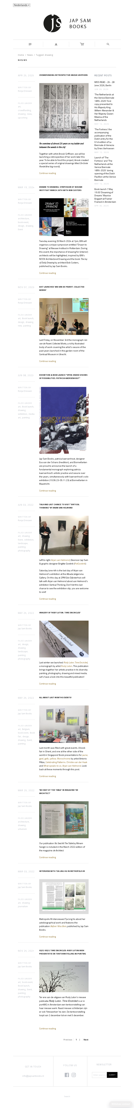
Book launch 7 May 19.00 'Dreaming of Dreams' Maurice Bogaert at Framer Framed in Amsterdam (105, 195)
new (20, 325)
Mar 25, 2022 (26, 790)
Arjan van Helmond (60, 560)
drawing (21, 114)
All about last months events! (55, 697)
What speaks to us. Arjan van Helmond (62, 765)
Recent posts (103, 75)
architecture (23, 218)
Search (67, 1096)
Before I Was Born (58, 926)
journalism (23, 906)
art (19, 106)
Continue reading (47, 173)
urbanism (22, 829)
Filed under (25, 103)
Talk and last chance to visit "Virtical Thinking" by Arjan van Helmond (59, 506)
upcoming (22, 117)
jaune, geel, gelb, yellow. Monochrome (63, 756)
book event (23, 222)
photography (24, 550)
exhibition (22, 414)
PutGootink (80, 563)
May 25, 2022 (26, 613)
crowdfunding (24, 110)
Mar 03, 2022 (26, 871)
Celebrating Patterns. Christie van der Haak (66, 762)
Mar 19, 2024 (26, 187)
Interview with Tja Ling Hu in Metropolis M (62, 871)
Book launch (28, 318)
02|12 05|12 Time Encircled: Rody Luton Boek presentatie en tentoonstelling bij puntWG (62, 952)
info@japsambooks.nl (33, 1076)
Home (21, 55)
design (21, 225)
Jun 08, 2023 (26, 375)
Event (20, 229)
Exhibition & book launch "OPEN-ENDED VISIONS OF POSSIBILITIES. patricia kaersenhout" (63, 376)
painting (27, 325)
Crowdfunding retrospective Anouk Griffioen (63, 75)
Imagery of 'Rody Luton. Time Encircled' (60, 612)
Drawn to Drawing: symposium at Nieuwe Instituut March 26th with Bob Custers (60, 188)
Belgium (26, 729)
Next (86, 1039)
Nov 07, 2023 (26, 287)
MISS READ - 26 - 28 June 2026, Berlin (104, 83)
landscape (23, 543)
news (29, 114)
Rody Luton (66, 666)
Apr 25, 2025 (26, 75)
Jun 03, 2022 (26, 504)
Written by (24, 87)
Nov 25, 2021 (26, 950)
